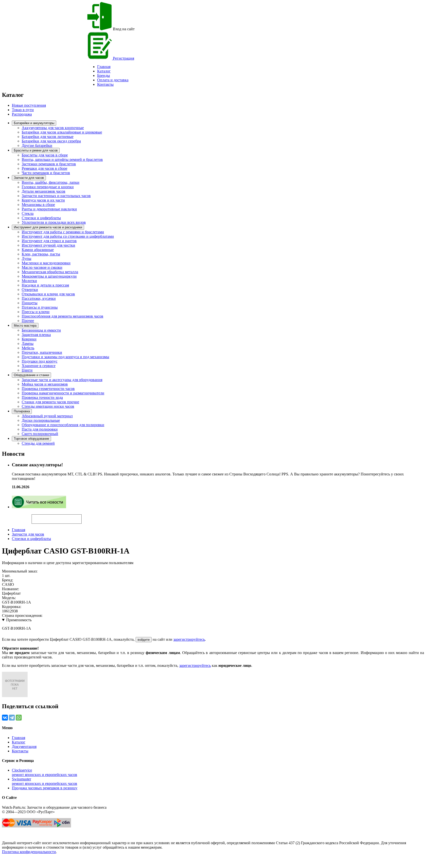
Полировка (22, 411)
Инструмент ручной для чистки (48, 245)
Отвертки (30, 289)
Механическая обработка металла (50, 272)
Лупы (26, 258)
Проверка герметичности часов (48, 389)
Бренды (103, 75)
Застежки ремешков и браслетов (49, 164)
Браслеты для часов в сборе (45, 155)
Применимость (19, 620)
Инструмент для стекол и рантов (49, 241)
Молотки (29, 281)
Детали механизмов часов (43, 191)
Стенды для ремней (38, 443)
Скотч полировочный (40, 434)
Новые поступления (29, 105)
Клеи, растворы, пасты (41, 254)
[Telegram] (12, 718)
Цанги (27, 370)
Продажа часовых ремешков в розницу (44, 788)
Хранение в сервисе (38, 366)
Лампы (28, 343)
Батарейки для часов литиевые (47, 137)
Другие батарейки (37, 145)
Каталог (104, 71)
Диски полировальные (41, 420)
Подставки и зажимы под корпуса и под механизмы (65, 357)
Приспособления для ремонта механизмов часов (62, 316)
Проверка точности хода (42, 397)
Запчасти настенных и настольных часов (56, 196)
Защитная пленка (36, 335)
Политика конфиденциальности (29, 852)
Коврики (29, 339)
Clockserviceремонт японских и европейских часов (44, 772)
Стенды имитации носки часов (48, 406)
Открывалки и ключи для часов (48, 294)
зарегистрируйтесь (189, 639)
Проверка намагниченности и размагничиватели (63, 393)
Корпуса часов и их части (43, 200)
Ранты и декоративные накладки (49, 209)
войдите (144, 639)
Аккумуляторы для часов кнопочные (53, 128)
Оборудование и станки (31, 375)
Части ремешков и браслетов (46, 173)
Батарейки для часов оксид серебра (51, 141)
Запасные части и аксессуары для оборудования (62, 380)
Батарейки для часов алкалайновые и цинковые (62, 132)
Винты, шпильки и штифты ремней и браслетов (62, 159)
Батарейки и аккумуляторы (34, 123)
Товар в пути (23, 110)
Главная (18, 530)
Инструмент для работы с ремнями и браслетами (63, 232)
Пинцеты (29, 303)
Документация (24, 746)
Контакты (105, 84)
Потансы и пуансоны (40, 307)
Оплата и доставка (112, 80)
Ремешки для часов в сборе (44, 168)
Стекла (28, 213)
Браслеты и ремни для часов (36, 150)
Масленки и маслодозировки (46, 263)
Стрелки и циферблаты (41, 218)
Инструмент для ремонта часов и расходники (48, 227)
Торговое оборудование (31, 438)
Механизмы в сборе (38, 204)
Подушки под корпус (39, 361)
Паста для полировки (40, 429)
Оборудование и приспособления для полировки (63, 425)
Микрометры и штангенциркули (49, 276)
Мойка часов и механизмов (45, 384)
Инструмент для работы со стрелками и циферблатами (68, 236)
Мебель (28, 348)
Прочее (28, 321)
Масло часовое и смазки (42, 267)
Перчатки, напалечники (42, 352)
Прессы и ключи (36, 312)
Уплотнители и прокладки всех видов (54, 222)
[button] (90, 517)
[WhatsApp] (19, 718)
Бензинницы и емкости (41, 330)
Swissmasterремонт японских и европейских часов (44, 781)
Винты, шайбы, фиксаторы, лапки (50, 182)
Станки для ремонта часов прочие (50, 402)
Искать (17, 516)
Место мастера (25, 325)
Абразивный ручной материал (47, 416)
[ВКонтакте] (5, 718)
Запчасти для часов (29, 178)
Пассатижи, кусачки (39, 298)
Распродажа (22, 114)
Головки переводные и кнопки (48, 187)
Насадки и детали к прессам (45, 285)
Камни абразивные (38, 250)
